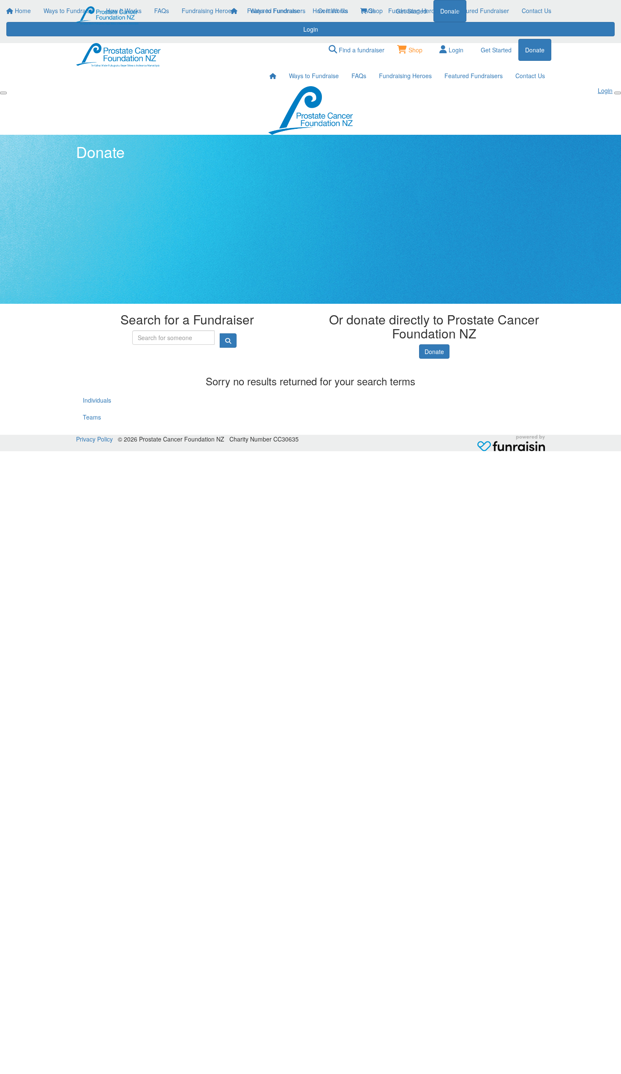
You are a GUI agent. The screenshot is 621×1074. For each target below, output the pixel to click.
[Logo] (108, 15)
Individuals (97, 400)
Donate (434, 351)
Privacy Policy (94, 439)
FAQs (368, 10)
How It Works (330, 10)
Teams (92, 417)
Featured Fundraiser (481, 10)
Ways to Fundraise (275, 10)
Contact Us (536, 10)
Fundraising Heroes (414, 10)
